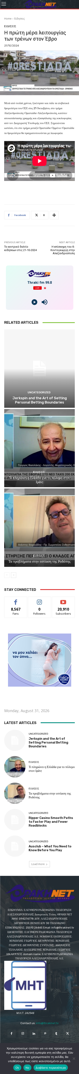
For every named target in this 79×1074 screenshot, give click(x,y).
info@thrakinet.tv (47, 1023)
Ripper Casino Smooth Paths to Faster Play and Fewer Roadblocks (51, 821)
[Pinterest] (45, 1034)
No (27, 1067)
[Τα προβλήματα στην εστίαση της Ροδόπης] (39, 527)
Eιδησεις (19, 18)
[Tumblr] (56, 1034)
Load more (38, 864)
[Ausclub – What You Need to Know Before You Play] (14, 846)
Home (8, 18)
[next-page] (13, 575)
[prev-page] (6, 575)
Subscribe (63, 599)
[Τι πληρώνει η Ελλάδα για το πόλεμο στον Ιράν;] (39, 448)
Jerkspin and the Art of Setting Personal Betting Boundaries (39, 400)
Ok (17, 1067)
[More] (54, 215)
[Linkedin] (34, 1034)
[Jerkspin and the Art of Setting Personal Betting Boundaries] (39, 368)
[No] (74, 1058)
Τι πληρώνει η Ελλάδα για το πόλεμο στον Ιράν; (39, 480)
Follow (39, 599)
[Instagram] (23, 1034)
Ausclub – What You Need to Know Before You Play (50, 848)
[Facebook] (11, 1034)
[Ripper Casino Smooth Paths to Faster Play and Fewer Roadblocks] (14, 819)
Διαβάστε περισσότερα (51, 1067)
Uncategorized (39, 392)
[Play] (34, 302)
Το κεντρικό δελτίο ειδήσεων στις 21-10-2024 (20, 248)
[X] (67, 1034)
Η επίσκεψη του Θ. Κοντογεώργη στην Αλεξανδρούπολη (63, 250)
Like (15, 599)
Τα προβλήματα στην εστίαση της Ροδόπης (39, 561)
